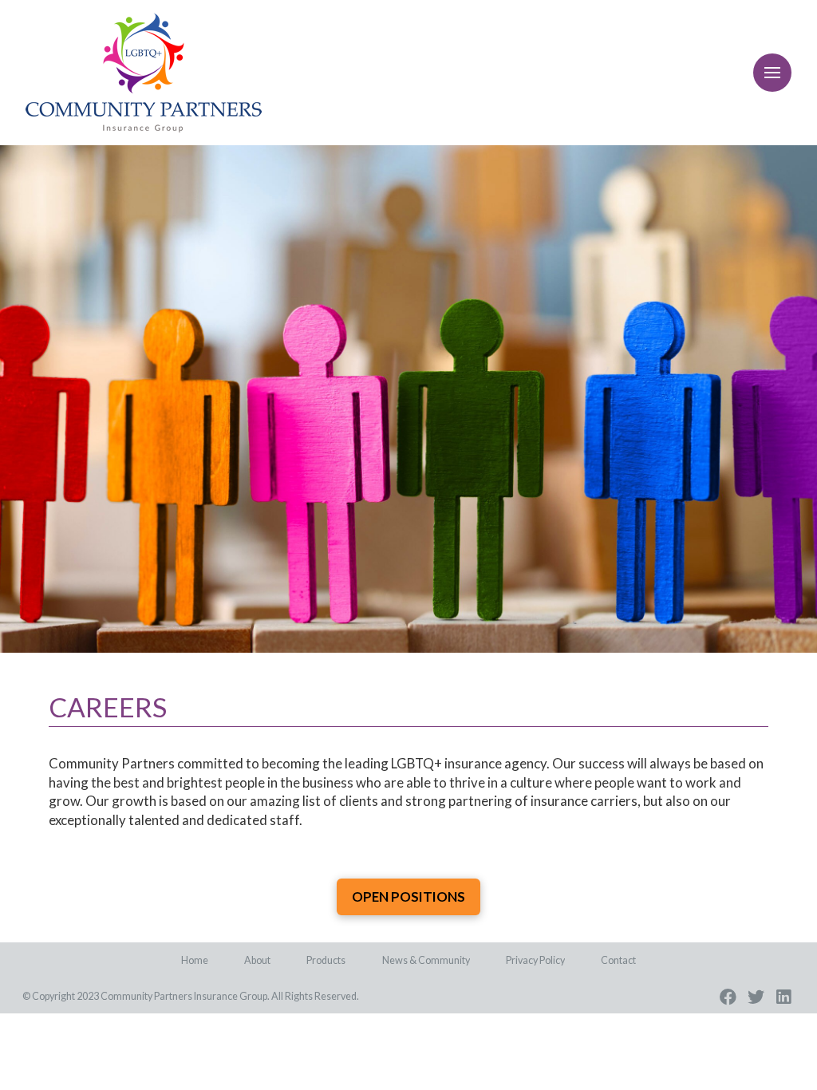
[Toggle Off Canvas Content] (772, 72)
